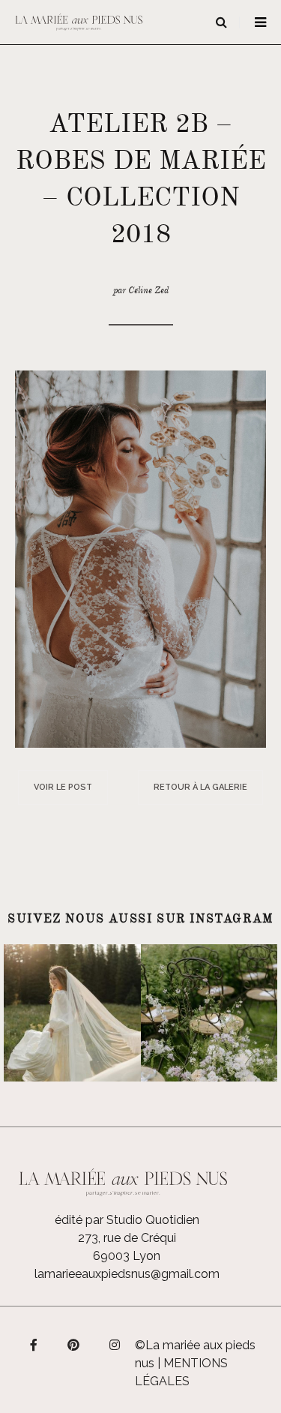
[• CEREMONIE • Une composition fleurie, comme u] (209, 1013)
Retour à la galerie (200, 787)
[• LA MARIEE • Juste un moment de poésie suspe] (72, 1013)
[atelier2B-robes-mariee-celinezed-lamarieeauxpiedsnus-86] (140, 558)
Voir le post (63, 787)
